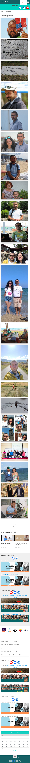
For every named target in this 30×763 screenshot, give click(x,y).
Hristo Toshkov (5, 2)
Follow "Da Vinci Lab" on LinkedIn (9, 574)
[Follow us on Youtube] (10, 760)
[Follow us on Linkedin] (16, 760)
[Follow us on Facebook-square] (13, 760)
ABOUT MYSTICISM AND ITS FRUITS (11, 648)
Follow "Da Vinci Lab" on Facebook (10, 561)
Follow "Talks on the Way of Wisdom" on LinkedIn (13, 614)
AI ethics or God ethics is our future (10, 644)
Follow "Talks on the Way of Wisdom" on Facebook (14, 604)
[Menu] (28, 2)
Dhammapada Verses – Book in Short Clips (12, 654)
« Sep (14, 750)
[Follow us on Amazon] (20, 760)
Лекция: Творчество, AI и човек (9, 651)
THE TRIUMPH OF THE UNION (9, 641)
